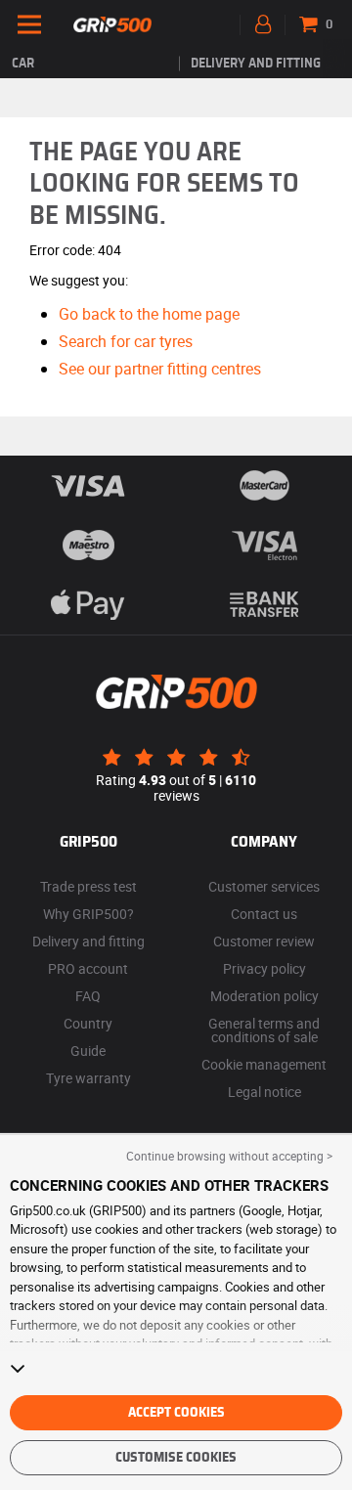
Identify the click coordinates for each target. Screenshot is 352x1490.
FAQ (88, 995)
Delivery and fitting (256, 63)
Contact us (264, 913)
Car (23, 63)
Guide (88, 1050)
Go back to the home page (149, 314)
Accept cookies (176, 1413)
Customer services (264, 886)
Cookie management (264, 1064)
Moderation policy (264, 995)
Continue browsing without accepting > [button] (229, 1155)
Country (88, 1023)
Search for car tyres (126, 341)
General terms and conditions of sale (264, 1030)
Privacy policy (264, 968)
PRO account (88, 968)
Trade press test (88, 886)
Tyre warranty (88, 1078)
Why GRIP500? (88, 913)
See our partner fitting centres (160, 368)
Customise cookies (176, 1458)
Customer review (264, 941)
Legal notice (264, 1091)
